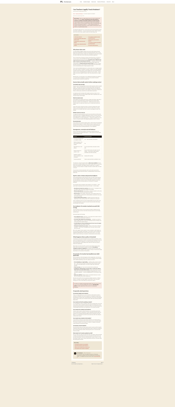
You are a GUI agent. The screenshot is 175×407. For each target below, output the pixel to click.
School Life (109, 1)
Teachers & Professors (101, 1)
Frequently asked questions (93, 45)
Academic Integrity (86, 1)
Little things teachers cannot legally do (81, 345)
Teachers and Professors (79, 13)
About (113, 1)
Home (81, 1)
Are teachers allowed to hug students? (81, 344)
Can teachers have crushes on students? (82, 348)
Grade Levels (93, 1)
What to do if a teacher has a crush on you (82, 347)
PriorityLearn (67, 2)
